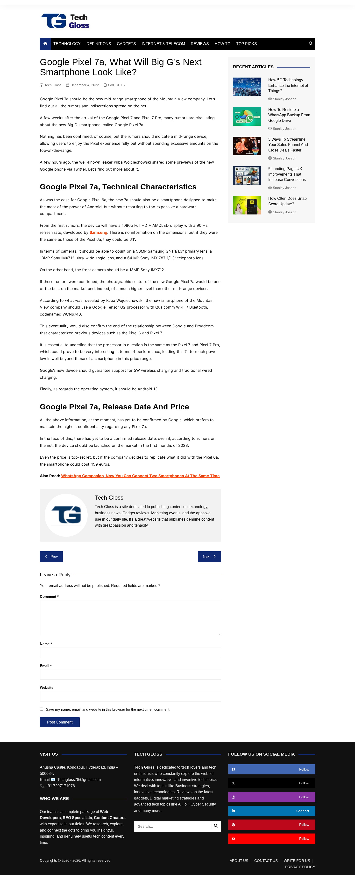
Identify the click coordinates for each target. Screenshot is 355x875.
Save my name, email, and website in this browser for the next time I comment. (108, 709)
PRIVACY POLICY (300, 867)
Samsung (98, 232)
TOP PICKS (246, 44)
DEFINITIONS (98, 44)
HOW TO (222, 44)
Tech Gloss (52, 85)
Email (46, 666)
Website (46, 687)
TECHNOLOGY (67, 44)
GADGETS (126, 44)
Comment (49, 596)
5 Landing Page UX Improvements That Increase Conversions (287, 174)
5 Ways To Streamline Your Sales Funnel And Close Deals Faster (288, 144)
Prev (54, 556)
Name (46, 644)
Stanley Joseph (284, 99)
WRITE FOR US (297, 861)
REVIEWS (200, 44)
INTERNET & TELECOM (163, 44)
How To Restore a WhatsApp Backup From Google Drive (289, 115)
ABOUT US (239, 861)
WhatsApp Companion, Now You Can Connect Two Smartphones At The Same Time (140, 475)
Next (206, 556)
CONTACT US (266, 861)
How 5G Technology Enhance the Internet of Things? (288, 85)
